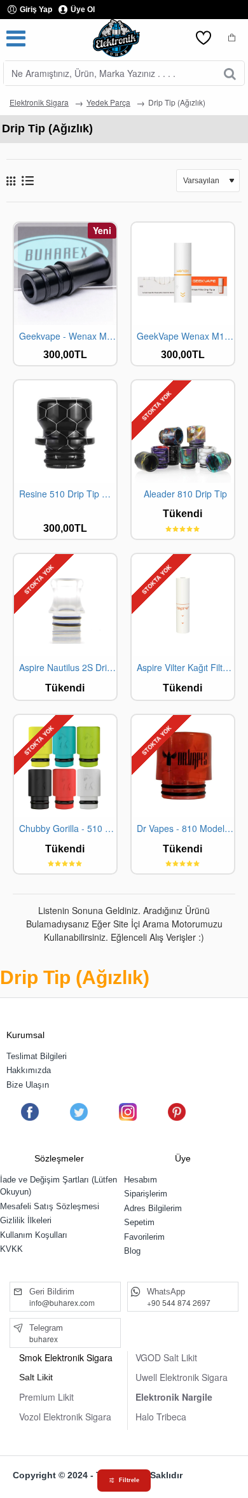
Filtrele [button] (129, 1480)
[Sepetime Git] (232, 38)
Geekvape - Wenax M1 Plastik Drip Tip (67, 336)
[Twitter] (78, 1112)
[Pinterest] (176, 1112)
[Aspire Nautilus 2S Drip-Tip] (65, 605)
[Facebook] (29, 1112)
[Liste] (28, 180)
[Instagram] (127, 1112)
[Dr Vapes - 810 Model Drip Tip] (183, 766)
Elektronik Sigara (39, 102)
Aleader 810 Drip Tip (185, 494)
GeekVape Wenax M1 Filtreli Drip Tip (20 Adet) (185, 336)
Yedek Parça (108, 102)
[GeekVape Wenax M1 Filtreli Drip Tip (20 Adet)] (183, 274)
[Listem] (203, 38)
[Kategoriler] (16, 38)
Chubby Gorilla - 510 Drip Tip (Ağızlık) (67, 828)
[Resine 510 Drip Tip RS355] (65, 431)
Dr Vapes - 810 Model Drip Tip (185, 828)
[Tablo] (10, 180)
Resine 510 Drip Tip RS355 (67, 494)
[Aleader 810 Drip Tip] (183, 431)
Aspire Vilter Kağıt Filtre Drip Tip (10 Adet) (185, 668)
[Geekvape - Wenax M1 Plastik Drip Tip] (65, 274)
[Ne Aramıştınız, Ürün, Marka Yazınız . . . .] (230, 73)
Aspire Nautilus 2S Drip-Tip (67, 668)
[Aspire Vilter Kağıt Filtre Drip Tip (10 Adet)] (183, 605)
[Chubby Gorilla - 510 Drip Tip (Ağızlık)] (65, 766)
